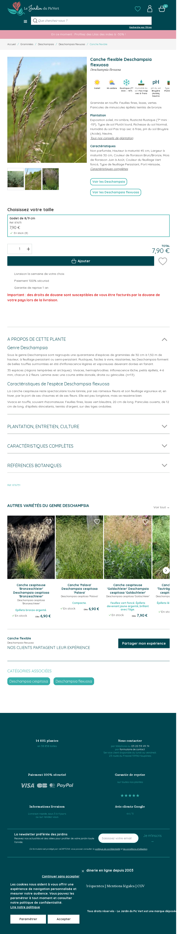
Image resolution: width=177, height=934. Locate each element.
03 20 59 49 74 (140, 746)
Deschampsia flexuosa (72, 44)
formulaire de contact (132, 749)
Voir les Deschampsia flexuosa (115, 192)
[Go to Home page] (33, 9)
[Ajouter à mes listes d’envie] (163, 261)
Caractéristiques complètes (109, 169)
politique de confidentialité (107, 849)
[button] (137, 8)
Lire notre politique (25, 907)
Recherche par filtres (140, 27)
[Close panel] (83, 871)
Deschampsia (46, 44)
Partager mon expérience (144, 643)
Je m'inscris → (152, 838)
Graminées (27, 44)
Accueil (11, 44)
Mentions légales (121, 886)
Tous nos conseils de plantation (111, 138)
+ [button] (28, 249)
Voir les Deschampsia (108, 182)
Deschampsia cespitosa (28, 681)
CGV (140, 886)
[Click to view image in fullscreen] (47, 110)
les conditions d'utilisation (135, 849)
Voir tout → (161, 507)
